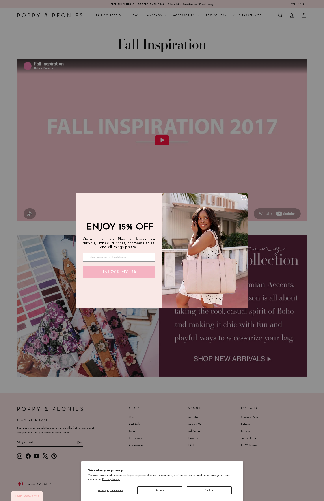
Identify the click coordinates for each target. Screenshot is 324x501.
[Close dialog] (244, 197)
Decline (209, 490)
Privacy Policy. (111, 479)
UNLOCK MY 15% (119, 272)
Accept (160, 490)
